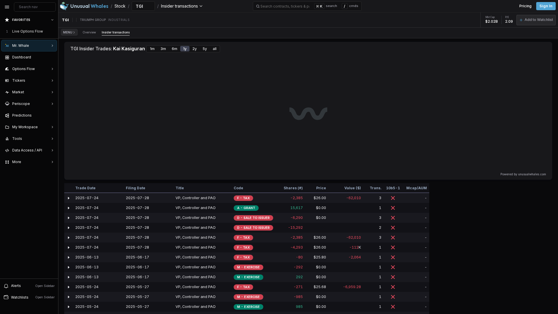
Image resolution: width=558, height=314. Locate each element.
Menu (67, 32)
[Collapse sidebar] (7, 7)
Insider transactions (116, 32)
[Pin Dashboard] (51, 57)
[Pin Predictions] (51, 115)
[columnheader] (68, 188)
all (215, 49)
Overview (89, 32)
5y (205, 49)
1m (152, 49)
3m (163, 49)
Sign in (545, 6)
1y (185, 49)
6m (174, 49)
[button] (536, 20)
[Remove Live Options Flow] (53, 31)
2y (194, 49)
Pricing (525, 6)
